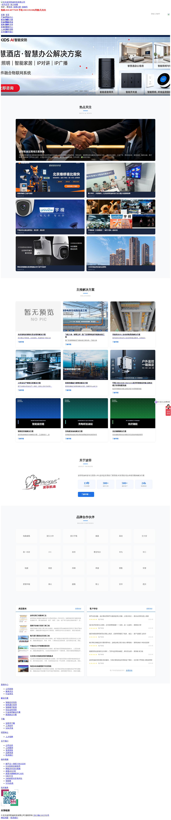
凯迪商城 (4, 22)
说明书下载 (10, 723)
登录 (10, 7)
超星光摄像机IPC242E (15, 773)
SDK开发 (9, 728)
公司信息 (9, 745)
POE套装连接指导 (13, 766)
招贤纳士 (4, 732)
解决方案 (4, 20)
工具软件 (9, 726)
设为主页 (5, 4)
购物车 (25, 7)
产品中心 (4, 17)
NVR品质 (9, 783)
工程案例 (9, 748)
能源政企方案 (11, 715)
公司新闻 (9, 689)
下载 (3, 719)
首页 (3, 15)
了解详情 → (86, 494)
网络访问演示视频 (13, 769)
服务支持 (4, 24)
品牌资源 (9, 753)
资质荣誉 (9, 750)
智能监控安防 (11, 702)
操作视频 (4, 759)
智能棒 (8, 781)
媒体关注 (9, 691)
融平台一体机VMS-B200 (15, 764)
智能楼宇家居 (11, 707)
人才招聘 (4, 29)
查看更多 (78, 609)
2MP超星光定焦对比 (14, 778)
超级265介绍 (11, 771)
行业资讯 (9, 694)
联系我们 (9, 755)
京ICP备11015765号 (41, 815)
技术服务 (4, 788)
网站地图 (4, 818)
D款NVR (9, 776)
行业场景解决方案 (13, 712)
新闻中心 (4, 27)
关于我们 (4, 32)
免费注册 (17, 7)
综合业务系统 (11, 710)
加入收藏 (14, 4)
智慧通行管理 (11, 705)
